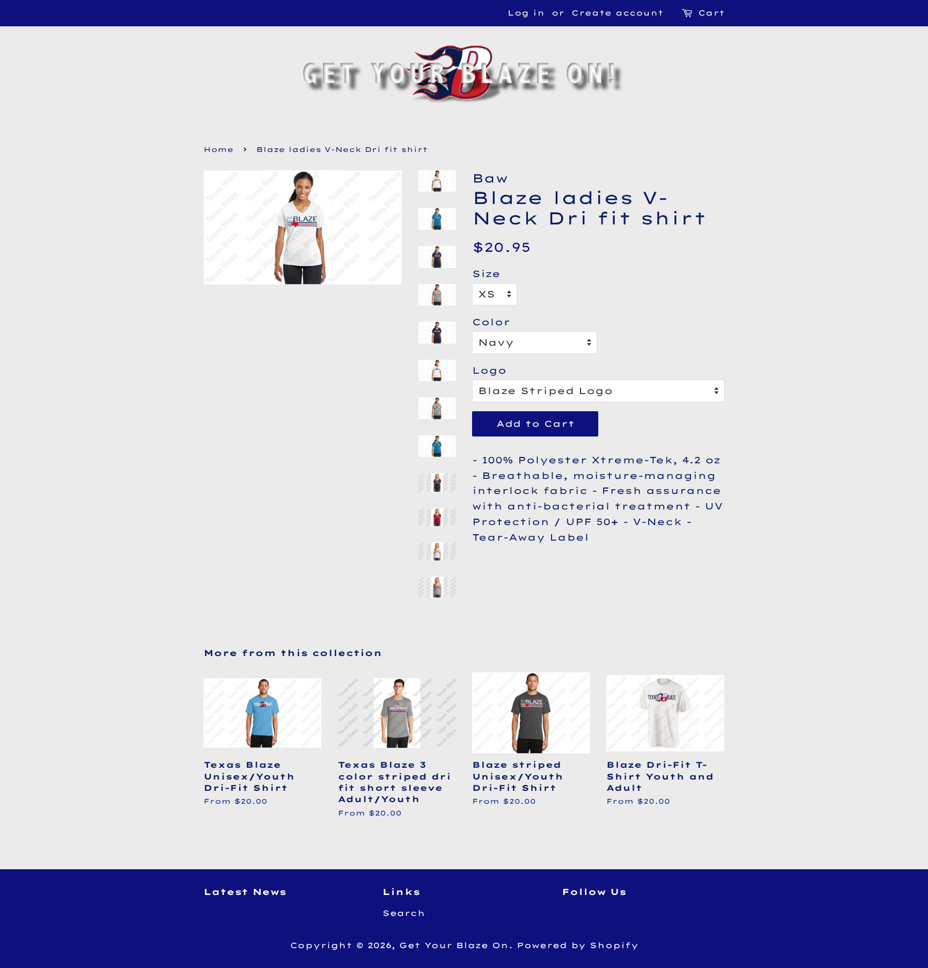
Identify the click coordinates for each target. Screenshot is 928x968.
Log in (526, 13)
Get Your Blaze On (454, 945)
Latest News (245, 891)
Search (403, 913)
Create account (617, 13)
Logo (489, 370)
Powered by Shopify (578, 945)
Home (219, 149)
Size (486, 273)
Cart (711, 13)
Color (491, 321)
